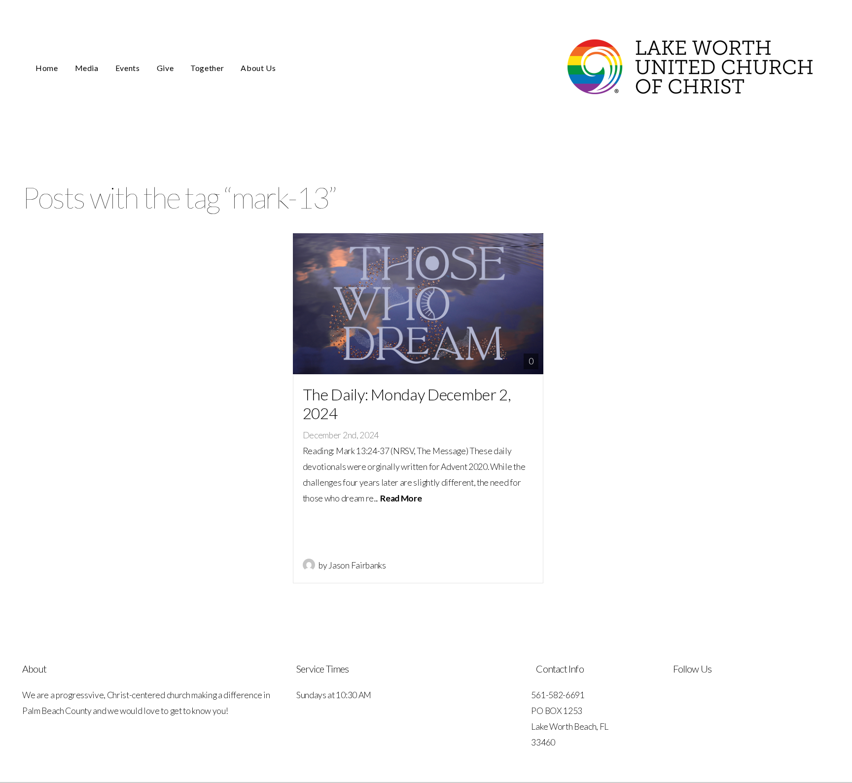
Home (47, 67)
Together (207, 67)
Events (127, 67)
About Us (259, 67)
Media (87, 67)
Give (165, 67)
